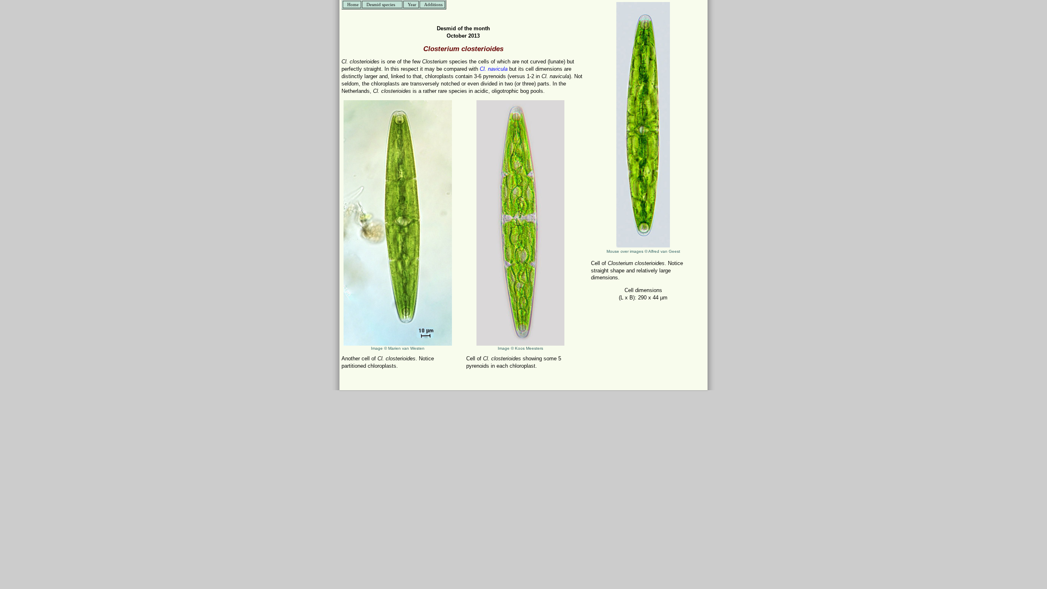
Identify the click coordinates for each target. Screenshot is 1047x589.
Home (353, 4)
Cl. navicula (494, 69)
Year (412, 4)
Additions (433, 4)
